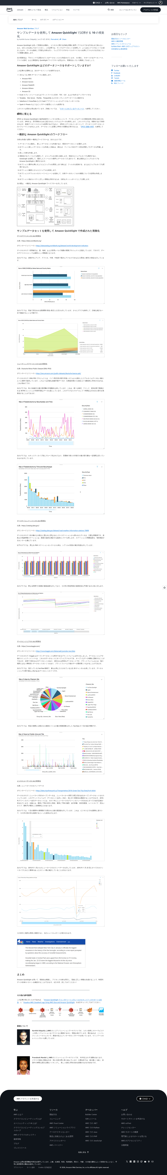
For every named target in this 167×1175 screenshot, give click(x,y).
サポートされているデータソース (72, 109)
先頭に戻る (82, 1152)
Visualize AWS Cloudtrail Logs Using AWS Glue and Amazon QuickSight (49, 1002)
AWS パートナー (56, 1145)
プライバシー (18, 1167)
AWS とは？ (18, 1114)
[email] (152, 1162)
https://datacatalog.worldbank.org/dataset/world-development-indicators (62, 246)
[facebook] (131, 1162)
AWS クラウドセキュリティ (25, 1135)
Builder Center (91, 1114)
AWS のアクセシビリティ (131, 1140)
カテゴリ (43, 19)
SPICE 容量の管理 (87, 127)
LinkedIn (116, 76)
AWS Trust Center (57, 1123)
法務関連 (124, 1145)
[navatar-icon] (160, 3)
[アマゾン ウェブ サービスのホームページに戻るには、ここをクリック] (9, 11)
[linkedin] (134, 1162)
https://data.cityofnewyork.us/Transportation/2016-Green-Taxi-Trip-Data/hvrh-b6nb (66, 790)
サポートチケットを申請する (133, 1119)
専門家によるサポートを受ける (134, 1136)
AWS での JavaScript (93, 1140)
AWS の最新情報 (117, 41)
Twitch (116, 78)
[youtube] (145, 1162)
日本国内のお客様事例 (119, 49)
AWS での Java (91, 1132)
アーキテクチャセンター (60, 1132)
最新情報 (17, 1139)
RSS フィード (118, 83)
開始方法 (53, 1114)
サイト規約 (31, 1167)
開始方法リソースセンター (120, 39)
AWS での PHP (91, 1136)
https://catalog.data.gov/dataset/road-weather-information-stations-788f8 (62, 530)
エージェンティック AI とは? (25, 1123)
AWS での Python (92, 1127)
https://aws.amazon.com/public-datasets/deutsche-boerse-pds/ (58, 373)
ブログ (16, 1143)
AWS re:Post (126, 1123)
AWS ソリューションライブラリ (63, 1127)
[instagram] (138, 1162)
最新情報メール (119, 81)
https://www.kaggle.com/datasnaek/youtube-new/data (55, 651)
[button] (163, 2)
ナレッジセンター (128, 1127)
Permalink (54, 39)
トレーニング (55, 1119)
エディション (57, 19)
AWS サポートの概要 (129, 1132)
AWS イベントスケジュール (121, 44)
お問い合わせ (126, 1114)
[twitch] (141, 1162)
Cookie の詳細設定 (45, 1167)
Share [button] (64, 39)
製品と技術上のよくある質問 (61, 1136)
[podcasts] (149, 1162)
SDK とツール (90, 1119)
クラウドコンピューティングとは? (28, 1119)
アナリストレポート (58, 1140)
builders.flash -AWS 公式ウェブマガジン (125, 46)
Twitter (116, 70)
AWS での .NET (91, 1123)
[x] (127, 1162)
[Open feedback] (164, 588)
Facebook (116, 73)
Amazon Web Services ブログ (28, 28)
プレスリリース (20, 1148)
